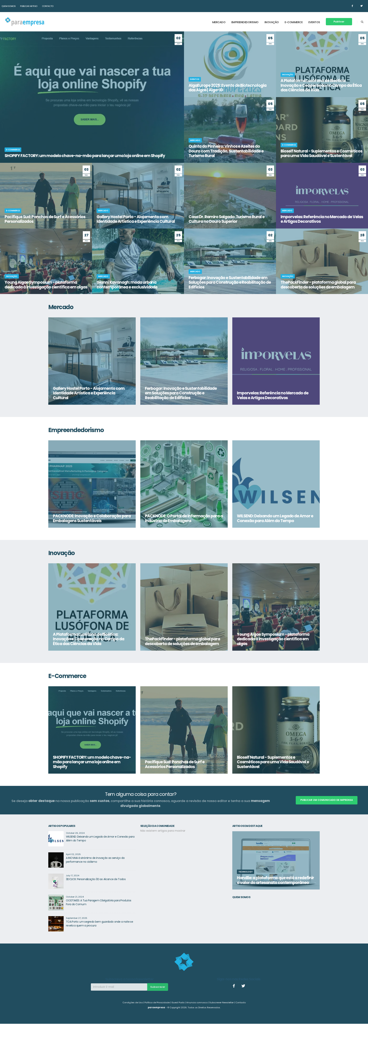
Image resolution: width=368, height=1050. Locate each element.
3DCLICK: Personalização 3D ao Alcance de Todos (96, 879)
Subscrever (157, 987)
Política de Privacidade (157, 1002)
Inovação (271, 22)
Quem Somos (9, 6)
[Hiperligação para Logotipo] (24, 21)
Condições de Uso (132, 1002)
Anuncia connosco (197, 1002)
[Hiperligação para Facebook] (352, 6)
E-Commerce (293, 22)
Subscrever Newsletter (221, 1002)
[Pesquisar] (362, 22)
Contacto (47, 6)
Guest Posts (178, 1002)
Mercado (219, 22)
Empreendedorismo (245, 22)
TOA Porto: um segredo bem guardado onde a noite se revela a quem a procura (99, 923)
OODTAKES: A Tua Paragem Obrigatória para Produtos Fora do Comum (98, 902)
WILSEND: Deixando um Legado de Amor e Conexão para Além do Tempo (100, 838)
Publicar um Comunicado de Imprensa (326, 800)
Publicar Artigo (28, 6)
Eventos (314, 22)
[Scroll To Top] (361, 1045)
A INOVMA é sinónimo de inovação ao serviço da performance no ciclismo (95, 860)
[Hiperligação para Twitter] (361, 6)
